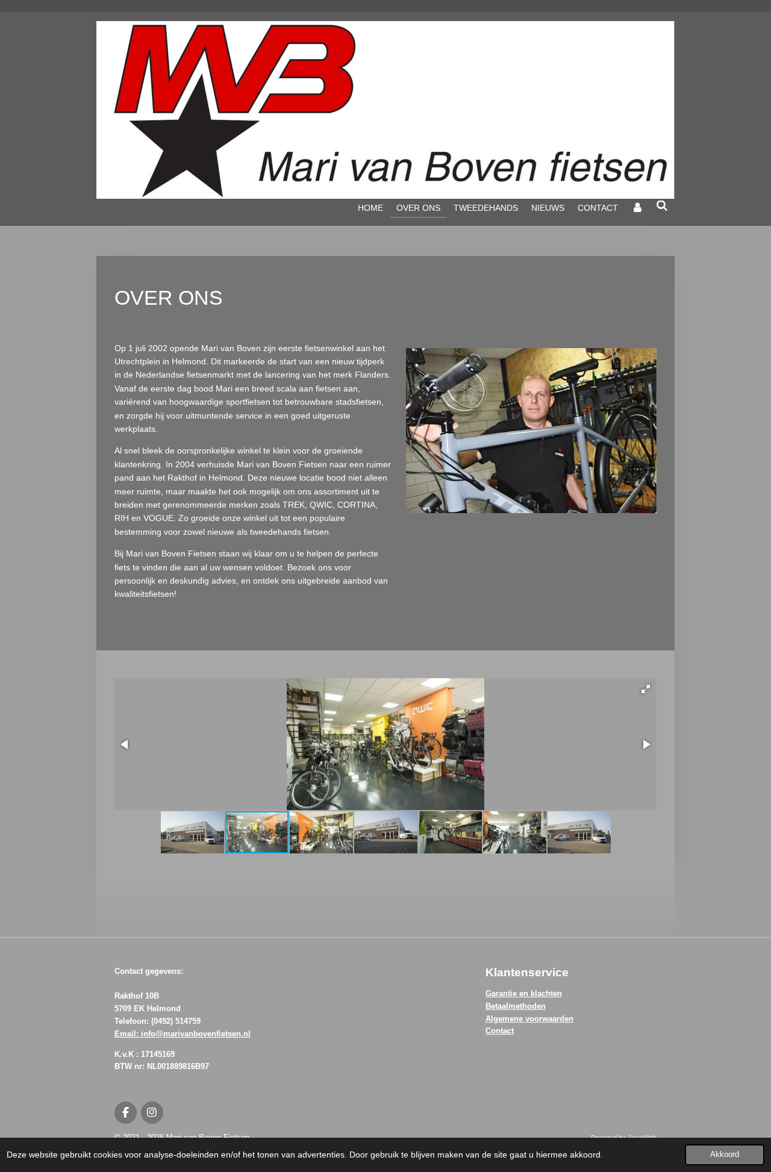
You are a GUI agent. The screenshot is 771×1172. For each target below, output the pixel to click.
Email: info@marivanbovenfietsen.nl (182, 1033)
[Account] (637, 208)
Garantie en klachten (523, 993)
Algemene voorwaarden (529, 1018)
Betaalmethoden (515, 1006)
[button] (645, 689)
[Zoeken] (662, 206)
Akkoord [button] (724, 1154)
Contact (499, 1030)
